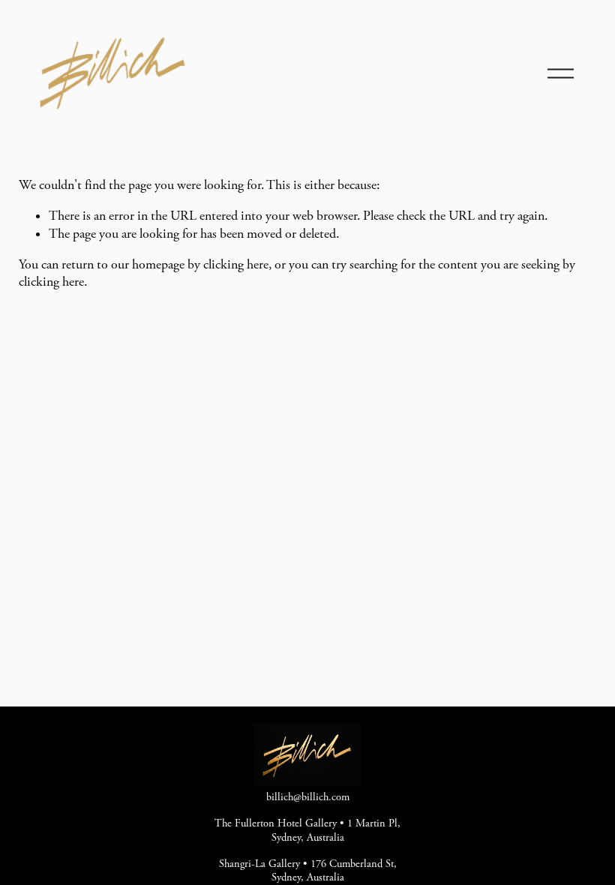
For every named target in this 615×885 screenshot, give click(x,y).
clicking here (235, 264)
